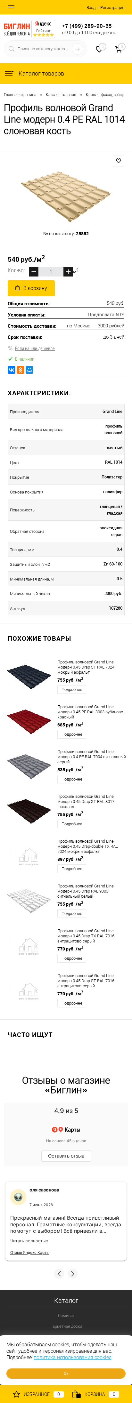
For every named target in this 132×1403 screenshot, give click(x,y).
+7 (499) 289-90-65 (87, 25)
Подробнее (72, 689)
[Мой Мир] (29, 370)
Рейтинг (43, 31)
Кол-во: (16, 270)
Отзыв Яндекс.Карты (29, 1252)
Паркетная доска (66, 1326)
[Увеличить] (66, 197)
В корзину (35, 288)
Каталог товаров (40, 73)
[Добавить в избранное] (118, 161)
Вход (91, 7)
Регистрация (112, 7)
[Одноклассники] (20, 370)
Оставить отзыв (66, 1156)
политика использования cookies (72, 1357)
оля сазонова (44, 1189)
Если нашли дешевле (35, 348)
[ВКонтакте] (11, 370)
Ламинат (66, 1315)
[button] (59, 1274)
